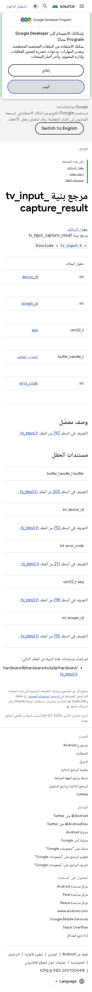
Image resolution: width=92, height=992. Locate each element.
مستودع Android (75, 745)
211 (56, 563)
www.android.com (72, 911)
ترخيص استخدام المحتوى (43, 696)
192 (56, 527)
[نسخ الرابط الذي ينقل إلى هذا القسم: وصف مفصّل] (52, 422)
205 (56, 491)
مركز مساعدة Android (72, 886)
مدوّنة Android (77, 832)
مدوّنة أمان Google (74, 840)
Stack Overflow (75, 927)
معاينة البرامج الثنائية (74, 769)
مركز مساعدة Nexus (74, 902)
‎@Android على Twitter (70, 815)
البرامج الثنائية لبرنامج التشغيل (68, 786)
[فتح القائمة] (82, 6)
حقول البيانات (77, 229)
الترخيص (14, 954)
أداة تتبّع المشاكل (77, 935)
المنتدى (52, 954)
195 (56, 636)
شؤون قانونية (34, 954)
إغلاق (46, 70)
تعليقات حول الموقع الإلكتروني (45, 962)
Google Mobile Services (69, 919)
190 (56, 433)
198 (56, 600)
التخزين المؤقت (27, 356)
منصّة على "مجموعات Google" (66, 848)
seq (35, 330)
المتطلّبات (82, 753)
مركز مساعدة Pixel (75, 894)
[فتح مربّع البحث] (45, 6)
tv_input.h (72, 245)
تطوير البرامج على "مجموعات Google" (61, 856)
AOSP (83, 149)
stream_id (29, 303)
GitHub (82, 794)
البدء (46, 86)
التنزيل (83, 761)
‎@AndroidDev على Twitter (67, 824)
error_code (28, 383)
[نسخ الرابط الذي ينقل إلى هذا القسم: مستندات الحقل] (45, 455)
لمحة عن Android (75, 954)
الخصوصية (78, 962)
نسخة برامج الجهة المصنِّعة (71, 778)
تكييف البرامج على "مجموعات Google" (61, 865)
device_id (30, 277)
